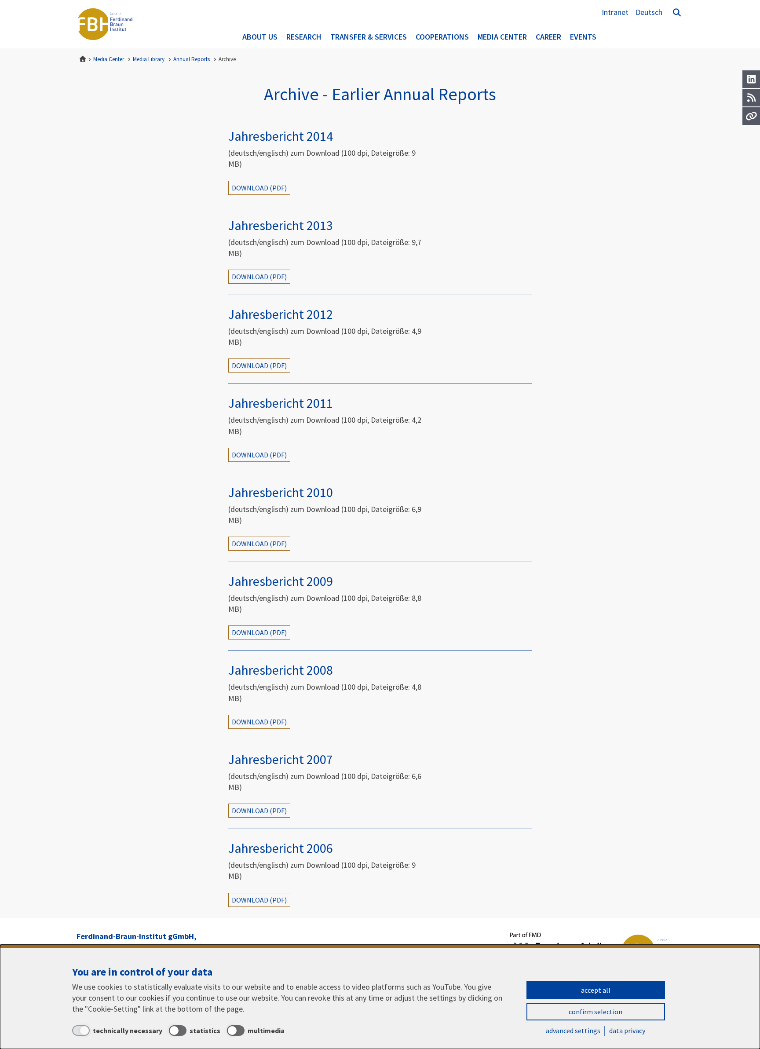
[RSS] (751, 97)
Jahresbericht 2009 (280, 581)
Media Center (502, 37)
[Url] (751, 116)
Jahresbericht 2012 (280, 314)
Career (548, 37)
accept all (595, 990)
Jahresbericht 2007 (280, 759)
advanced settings (573, 1030)
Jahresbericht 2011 (280, 403)
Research (304, 37)
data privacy (627, 1030)
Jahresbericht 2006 (280, 848)
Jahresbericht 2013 (280, 225)
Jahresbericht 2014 (280, 136)
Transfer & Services (368, 37)
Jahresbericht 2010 (280, 492)
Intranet (615, 12)
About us (260, 37)
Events (583, 37)
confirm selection (595, 1011)
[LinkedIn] (751, 79)
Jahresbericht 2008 (280, 670)
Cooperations (442, 37)
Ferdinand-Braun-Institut (105, 24)
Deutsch (649, 12)
